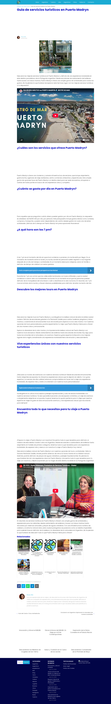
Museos (34, 686)
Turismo (53, 2)
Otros (75, 2)
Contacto (91, 2)
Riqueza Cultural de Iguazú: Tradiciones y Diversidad (54, 681)
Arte (59, 2)
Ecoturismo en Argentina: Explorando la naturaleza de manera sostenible (77, 613)
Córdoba (35, 677)
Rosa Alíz (23, 36)
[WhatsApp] (28, 586)
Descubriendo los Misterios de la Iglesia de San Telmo (54, 696)
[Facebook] (19, 586)
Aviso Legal (66, 666)
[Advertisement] (55, 23)
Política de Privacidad (69, 664)
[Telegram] (32, 586)
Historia (34, 681)
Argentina (45, 2)
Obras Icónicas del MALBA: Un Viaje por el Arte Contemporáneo (54, 673)
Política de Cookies (68, 668)
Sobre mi (82, 2)
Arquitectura (36, 668)
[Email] (37, 586)
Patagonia (35, 692)
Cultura (34, 679)
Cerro (34, 675)
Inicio (37, 2)
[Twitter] (23, 586)
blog (33, 673)
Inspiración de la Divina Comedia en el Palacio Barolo (54, 688)
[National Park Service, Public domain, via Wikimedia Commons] (85, 663)
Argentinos (67, 2)
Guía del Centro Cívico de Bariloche (29, 613)
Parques (34, 690)
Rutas (34, 695)
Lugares (34, 684)
